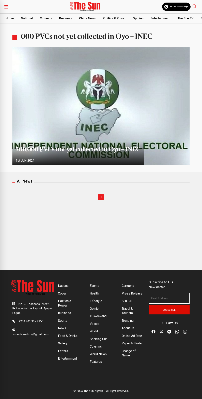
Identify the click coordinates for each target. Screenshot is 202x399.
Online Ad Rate (132, 336)
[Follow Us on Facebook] (153, 331)
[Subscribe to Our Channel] (169, 331)
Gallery (62, 343)
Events (94, 286)
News (62, 328)
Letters (63, 351)
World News (98, 354)
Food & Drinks (68, 336)
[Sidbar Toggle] (6, 6)
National (27, 18)
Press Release (132, 293)
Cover (62, 293)
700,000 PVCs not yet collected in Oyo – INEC (78, 150)
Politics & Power (114, 18)
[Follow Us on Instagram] (185, 331)
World (94, 331)
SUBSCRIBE (169, 310)
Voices (94, 324)
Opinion (138, 18)
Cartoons (128, 286)
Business (65, 18)
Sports (62, 321)
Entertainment (160, 18)
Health (94, 293)
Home (10, 18)
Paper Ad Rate (132, 343)
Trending (128, 321)
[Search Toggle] (194, 6)
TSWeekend (98, 316)
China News (87, 18)
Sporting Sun (98, 339)
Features (96, 362)
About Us (128, 328)
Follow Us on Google (179, 7)
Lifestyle (96, 301)
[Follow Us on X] (161, 331)
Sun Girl (127, 301)
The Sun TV (186, 18)
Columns (46, 18)
